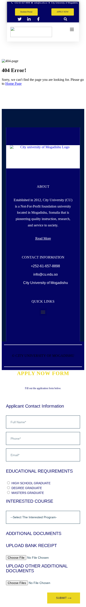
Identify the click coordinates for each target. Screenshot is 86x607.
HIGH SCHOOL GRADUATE (30, 483)
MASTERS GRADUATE (27, 493)
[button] (65, 19)
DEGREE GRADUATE (26, 488)
